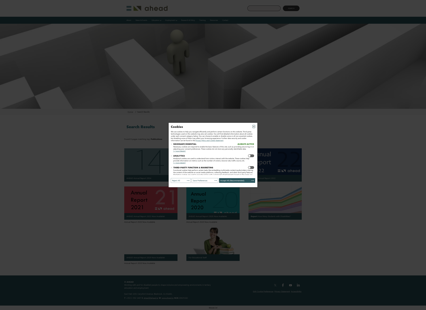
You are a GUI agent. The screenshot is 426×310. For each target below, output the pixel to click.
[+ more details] (179, 151)
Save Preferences (200, 180)
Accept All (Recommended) (232, 180)
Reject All (176, 180)
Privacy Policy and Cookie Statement (209, 140)
